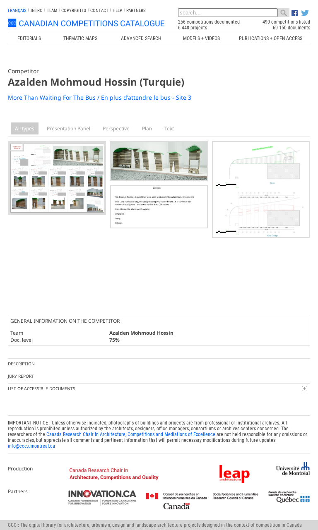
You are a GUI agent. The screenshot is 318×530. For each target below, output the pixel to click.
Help (117, 10)
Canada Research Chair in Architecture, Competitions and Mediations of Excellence (130, 434)
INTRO (37, 10)
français (17, 10)
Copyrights (73, 10)
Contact (99, 10)
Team (52, 10)
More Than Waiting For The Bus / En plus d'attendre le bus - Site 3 (99, 97)
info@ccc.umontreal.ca (31, 446)
